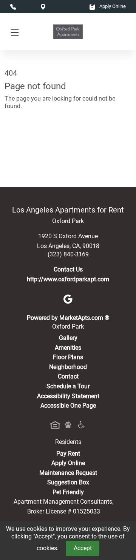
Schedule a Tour (68, 386)
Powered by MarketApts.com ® (68, 317)
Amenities (68, 347)
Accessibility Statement (68, 396)
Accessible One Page (68, 405)
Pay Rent (68, 453)
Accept (83, 548)
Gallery (68, 337)
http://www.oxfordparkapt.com (68, 279)
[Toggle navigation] (15, 32)
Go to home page (27, 139)
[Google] (68, 298)
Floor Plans (68, 357)
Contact (68, 376)
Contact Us (68, 269)
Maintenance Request (68, 472)
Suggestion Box (68, 482)
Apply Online (112, 6)
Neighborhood (68, 367)
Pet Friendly (68, 492)
